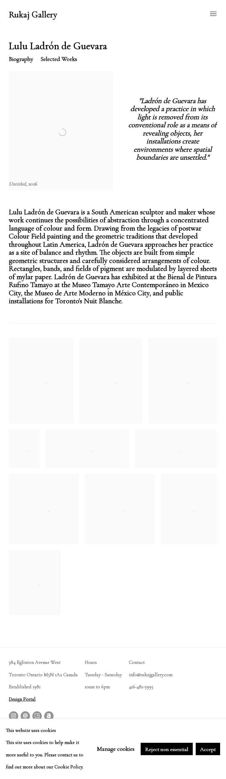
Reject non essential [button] (166, 749)
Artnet (49, 716)
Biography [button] (21, 59)
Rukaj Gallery (33, 14)
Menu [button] (212, 14)
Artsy (37, 716)
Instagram (13, 716)
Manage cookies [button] (115, 749)
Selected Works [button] (59, 59)
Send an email (25, 716)
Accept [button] (208, 749)
